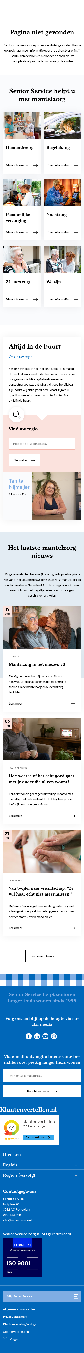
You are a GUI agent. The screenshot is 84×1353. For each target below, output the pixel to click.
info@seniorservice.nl (17, 1220)
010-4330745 (12, 1214)
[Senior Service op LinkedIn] (37, 1036)
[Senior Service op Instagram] (54, 1036)
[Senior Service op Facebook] (28, 1036)
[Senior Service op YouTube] (45, 1036)
